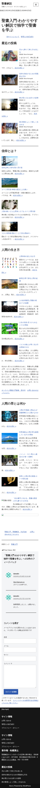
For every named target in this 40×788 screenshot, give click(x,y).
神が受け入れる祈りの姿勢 (28, 98)
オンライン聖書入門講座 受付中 (14, 390)
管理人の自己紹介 (27, 37)
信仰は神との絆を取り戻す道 (12, 167)
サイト (6, 655)
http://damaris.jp (18, 582)
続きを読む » (19, 68)
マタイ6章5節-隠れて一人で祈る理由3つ (16, 233)
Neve (11, 786)
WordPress (27, 786)
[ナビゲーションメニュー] (35, 4)
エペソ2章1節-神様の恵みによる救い (15, 189)
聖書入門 (14, 544)
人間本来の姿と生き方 (27, 256)
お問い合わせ (6, 720)
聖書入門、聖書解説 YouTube (16, 532)
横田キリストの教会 (9, 760)
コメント (8, 663)
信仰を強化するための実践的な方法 (14, 775)
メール (6, 646)
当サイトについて (12, 37)
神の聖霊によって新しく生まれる (14, 782)
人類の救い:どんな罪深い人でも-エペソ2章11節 (18, 211)
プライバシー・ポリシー (10, 728)
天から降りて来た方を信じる (12, 771)
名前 (5, 637)
